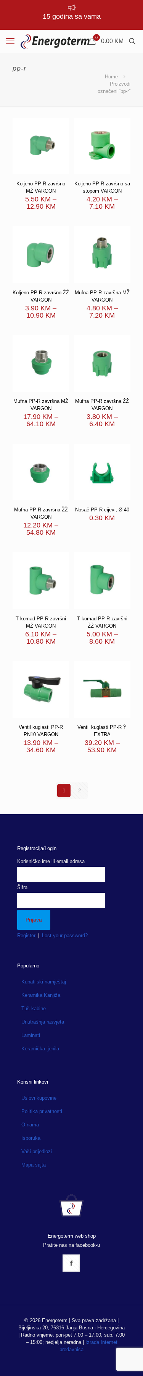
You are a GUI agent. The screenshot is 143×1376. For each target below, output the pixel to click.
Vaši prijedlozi (36, 1151)
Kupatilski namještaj (43, 982)
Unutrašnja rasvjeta (42, 1022)
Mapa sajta (33, 1165)
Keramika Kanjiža (40, 995)
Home (111, 77)
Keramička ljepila (40, 1048)
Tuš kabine (33, 1008)
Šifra (22, 887)
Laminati (30, 1035)
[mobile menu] (10, 41)
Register (26, 935)
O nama (30, 1125)
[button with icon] (71, 1263)
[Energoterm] (55, 41)
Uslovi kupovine (38, 1098)
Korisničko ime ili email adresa (51, 861)
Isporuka (30, 1138)
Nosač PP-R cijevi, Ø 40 (102, 510)
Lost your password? (65, 935)
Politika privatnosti (41, 1111)
